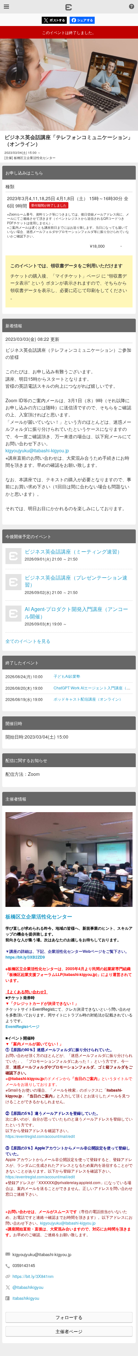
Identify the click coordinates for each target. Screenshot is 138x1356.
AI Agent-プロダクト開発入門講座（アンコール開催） (76, 612)
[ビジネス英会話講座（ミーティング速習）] (13, 556)
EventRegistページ (22, 1026)
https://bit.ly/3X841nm (33, 1276)
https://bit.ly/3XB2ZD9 (25, 957)
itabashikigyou (26, 1298)
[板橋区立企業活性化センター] (69, 859)
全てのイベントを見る (27, 641)
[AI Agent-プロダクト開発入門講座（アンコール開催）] (13, 614)
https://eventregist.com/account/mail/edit (40, 1136)
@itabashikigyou (28, 1287)
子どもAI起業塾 (67, 676)
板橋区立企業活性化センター (38, 916)
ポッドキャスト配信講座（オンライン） (88, 699)
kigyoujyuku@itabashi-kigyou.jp (37, 450)
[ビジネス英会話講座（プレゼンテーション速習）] (13, 582)
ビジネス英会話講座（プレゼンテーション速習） (76, 581)
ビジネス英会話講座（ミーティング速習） (73, 551)
